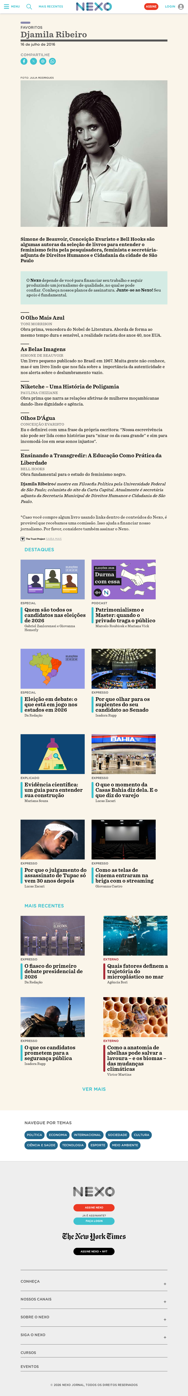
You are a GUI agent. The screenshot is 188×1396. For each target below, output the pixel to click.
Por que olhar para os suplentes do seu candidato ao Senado (122, 705)
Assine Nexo (94, 1207)
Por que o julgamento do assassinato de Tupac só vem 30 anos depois (55, 875)
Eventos (30, 1367)
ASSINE (151, 6)
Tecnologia (73, 1145)
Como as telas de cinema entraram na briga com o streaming (124, 875)
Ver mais (94, 1089)
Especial (28, 603)
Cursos (28, 1353)
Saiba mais (54, 538)
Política (34, 1135)
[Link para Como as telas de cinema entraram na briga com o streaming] (124, 840)
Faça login (94, 1220)
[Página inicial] (94, 6)
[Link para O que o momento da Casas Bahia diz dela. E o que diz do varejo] (124, 754)
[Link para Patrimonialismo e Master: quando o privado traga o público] (124, 580)
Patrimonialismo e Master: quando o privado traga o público (125, 615)
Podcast (99, 603)
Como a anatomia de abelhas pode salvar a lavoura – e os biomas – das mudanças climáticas (136, 1058)
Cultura (141, 1135)
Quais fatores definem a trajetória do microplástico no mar (137, 971)
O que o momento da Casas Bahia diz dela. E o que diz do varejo (126, 790)
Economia (58, 1135)
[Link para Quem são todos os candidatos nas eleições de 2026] (53, 580)
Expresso (100, 692)
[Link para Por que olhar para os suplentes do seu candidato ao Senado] (124, 669)
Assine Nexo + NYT (94, 1251)
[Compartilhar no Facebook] (24, 61)
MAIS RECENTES (51, 6)
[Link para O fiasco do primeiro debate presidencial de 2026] (53, 936)
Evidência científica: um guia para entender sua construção (53, 790)
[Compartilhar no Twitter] (33, 61)
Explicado (30, 778)
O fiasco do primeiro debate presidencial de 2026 (53, 971)
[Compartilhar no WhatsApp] (52, 61)
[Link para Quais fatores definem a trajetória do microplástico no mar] (135, 936)
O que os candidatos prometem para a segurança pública (49, 1053)
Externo (111, 959)
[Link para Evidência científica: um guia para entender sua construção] (53, 754)
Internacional (87, 1135)
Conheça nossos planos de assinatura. (78, 290)
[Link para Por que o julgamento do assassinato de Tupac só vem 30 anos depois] (53, 840)
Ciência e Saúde (41, 1145)
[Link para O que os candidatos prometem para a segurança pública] (53, 1017)
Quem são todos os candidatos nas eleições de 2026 (55, 615)
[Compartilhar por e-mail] (42, 61)
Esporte (98, 1145)
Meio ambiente (125, 1145)
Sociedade (117, 1135)
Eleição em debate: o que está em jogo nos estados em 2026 (50, 705)
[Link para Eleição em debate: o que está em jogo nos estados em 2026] (53, 669)
